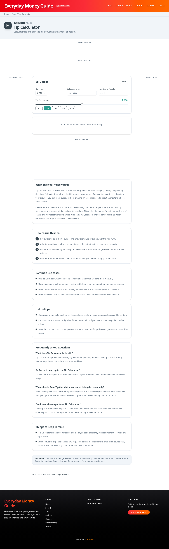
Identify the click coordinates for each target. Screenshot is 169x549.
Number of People (107, 89)
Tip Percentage (42, 100)
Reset (124, 81)
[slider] (82, 104)
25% (72, 108)
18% (55, 108)
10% (39, 108)
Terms (48, 526)
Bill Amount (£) (73, 89)
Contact (151, 6)
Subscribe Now (139, 512)
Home (109, 6)
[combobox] (41, 93)
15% (47, 108)
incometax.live (94, 504)
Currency (40, 89)
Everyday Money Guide (28, 5)
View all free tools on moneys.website (52, 474)
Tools (162, 6)
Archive (139, 6)
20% (63, 108)
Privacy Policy (51, 522)
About (129, 6)
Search (119, 6)
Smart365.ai (88, 539)
